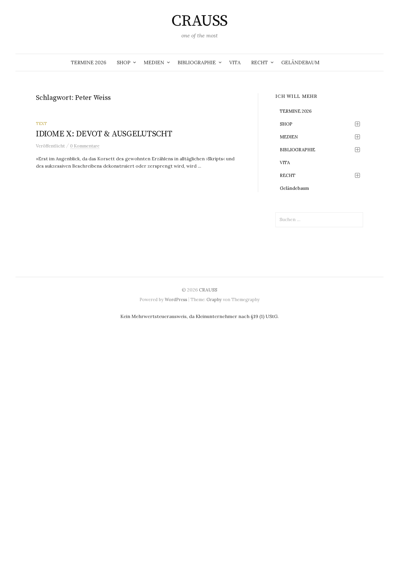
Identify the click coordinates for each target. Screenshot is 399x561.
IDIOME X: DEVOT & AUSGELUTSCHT (104, 134)
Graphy (214, 299)
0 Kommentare (85, 146)
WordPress (176, 299)
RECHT (259, 62)
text (41, 123)
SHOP (123, 62)
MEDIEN (154, 62)
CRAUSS (199, 21)
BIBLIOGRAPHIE (197, 62)
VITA (235, 62)
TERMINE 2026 (88, 62)
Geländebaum (300, 62)
